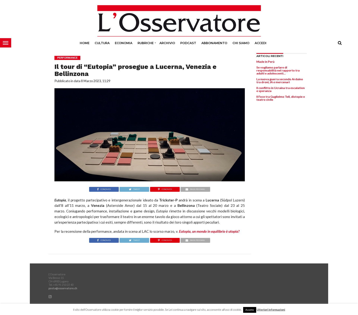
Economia (123, 43)
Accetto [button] (249, 309)
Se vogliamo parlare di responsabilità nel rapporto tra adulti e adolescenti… (278, 70)
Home (85, 43)
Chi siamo (241, 43)
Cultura (102, 43)
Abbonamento (214, 43)
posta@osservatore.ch (62, 288)
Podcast (188, 43)
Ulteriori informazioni (271, 309)
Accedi (260, 43)
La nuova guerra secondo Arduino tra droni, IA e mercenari (279, 80)
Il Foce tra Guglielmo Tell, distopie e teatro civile (280, 98)
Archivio (167, 43)
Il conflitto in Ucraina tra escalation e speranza (280, 89)
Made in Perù (265, 61)
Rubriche (146, 43)
